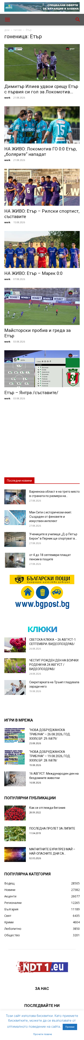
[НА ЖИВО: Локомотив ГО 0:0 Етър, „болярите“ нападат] (42, 124)
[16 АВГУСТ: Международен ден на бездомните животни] (15, 778)
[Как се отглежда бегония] (15, 813)
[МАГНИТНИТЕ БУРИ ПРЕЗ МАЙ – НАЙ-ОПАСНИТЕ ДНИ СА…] (15, 854)
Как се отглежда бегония (47, 807)
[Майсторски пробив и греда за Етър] (42, 306)
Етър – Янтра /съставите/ (31, 392)
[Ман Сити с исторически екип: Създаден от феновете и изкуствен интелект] (15, 517)
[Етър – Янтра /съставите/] (42, 368)
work (7, 97)
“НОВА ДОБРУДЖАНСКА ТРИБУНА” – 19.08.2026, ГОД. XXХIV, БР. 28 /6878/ (50, 756)
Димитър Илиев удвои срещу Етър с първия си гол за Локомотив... (41, 89)
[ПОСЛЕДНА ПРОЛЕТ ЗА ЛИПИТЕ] (15, 833)
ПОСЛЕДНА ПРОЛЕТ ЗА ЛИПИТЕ (52, 828)
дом (6, 30)
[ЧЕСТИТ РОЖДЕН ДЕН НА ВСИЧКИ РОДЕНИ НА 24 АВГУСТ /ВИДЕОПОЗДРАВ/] (15, 665)
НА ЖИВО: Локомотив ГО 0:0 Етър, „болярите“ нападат (40, 151)
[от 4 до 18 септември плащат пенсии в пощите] (15, 560)
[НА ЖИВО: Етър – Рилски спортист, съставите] (42, 187)
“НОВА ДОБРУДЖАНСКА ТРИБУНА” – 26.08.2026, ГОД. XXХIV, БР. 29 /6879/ (50, 734)
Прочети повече (42, 1034)
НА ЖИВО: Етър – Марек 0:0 (33, 273)
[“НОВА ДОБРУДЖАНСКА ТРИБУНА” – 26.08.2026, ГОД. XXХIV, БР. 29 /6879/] (15, 735)
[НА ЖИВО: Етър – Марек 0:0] (42, 249)
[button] (7, 19)
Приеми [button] (70, 1026)
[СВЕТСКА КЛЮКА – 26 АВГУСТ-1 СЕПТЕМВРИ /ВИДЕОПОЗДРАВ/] (15, 644)
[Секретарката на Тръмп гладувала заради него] (15, 687)
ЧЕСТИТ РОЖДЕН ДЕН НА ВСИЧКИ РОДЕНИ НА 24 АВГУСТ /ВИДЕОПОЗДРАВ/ (53, 665)
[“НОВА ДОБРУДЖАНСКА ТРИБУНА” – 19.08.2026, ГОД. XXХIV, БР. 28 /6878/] (15, 757)
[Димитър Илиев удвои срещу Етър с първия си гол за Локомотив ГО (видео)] (42, 62)
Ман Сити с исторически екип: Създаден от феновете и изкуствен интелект (50, 517)
